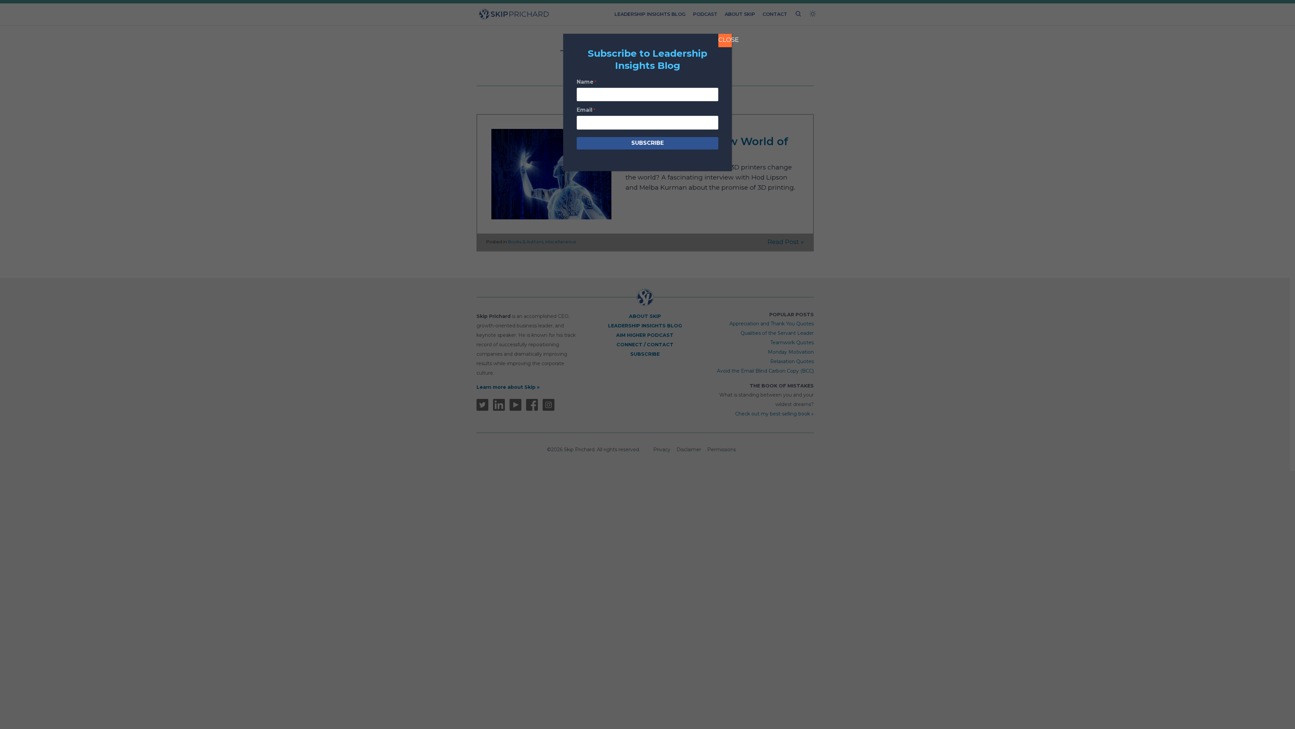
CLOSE (725, 40)
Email (586, 110)
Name (586, 82)
